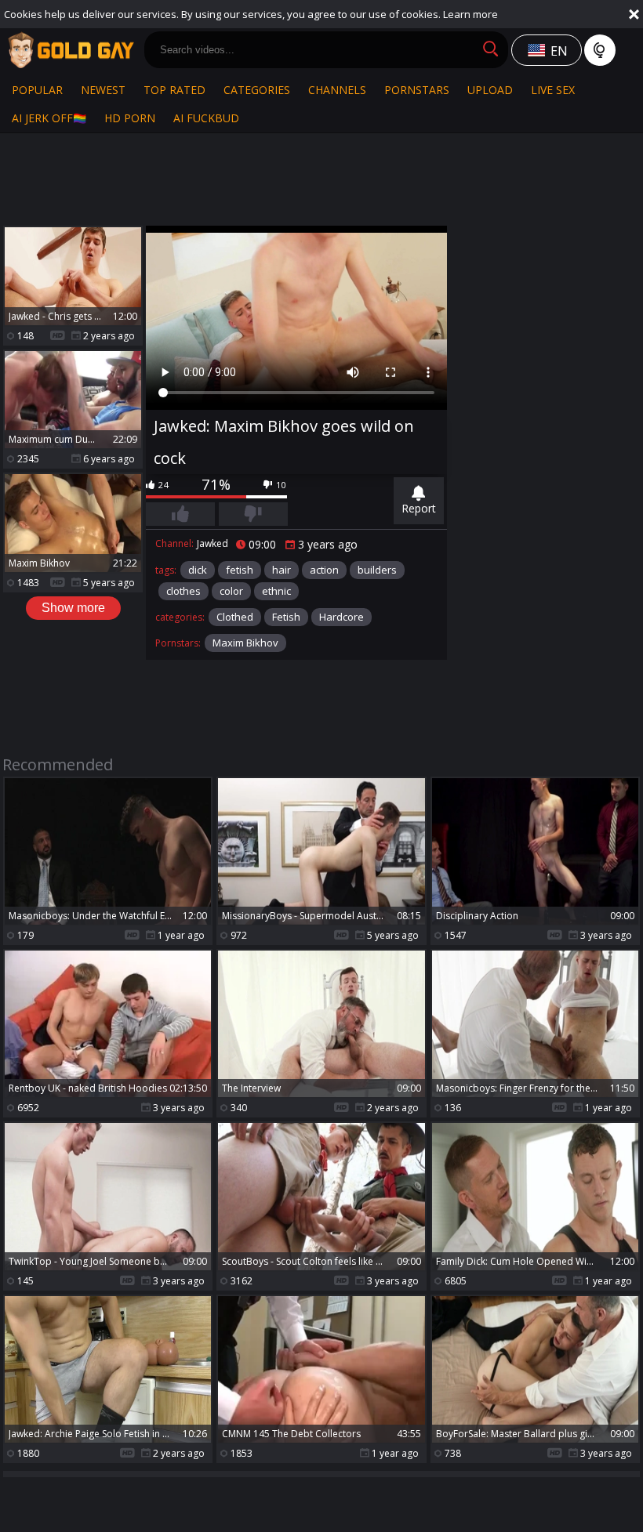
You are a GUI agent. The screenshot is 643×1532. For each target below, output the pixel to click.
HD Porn (129, 117)
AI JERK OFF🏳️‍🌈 (49, 117)
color (231, 591)
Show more (73, 607)
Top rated (174, 89)
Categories (256, 89)
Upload (490, 89)
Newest (103, 89)
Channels (337, 89)
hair (281, 570)
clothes (183, 591)
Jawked (212, 543)
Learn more (470, 14)
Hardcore (341, 617)
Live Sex (553, 89)
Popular (37, 89)
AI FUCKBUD (206, 117)
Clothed (234, 617)
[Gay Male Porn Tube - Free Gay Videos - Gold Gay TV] (70, 50)
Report (418, 508)
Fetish (286, 617)
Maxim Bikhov (245, 643)
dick (197, 570)
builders (377, 570)
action (324, 570)
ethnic (276, 591)
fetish (239, 570)
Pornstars (416, 89)
